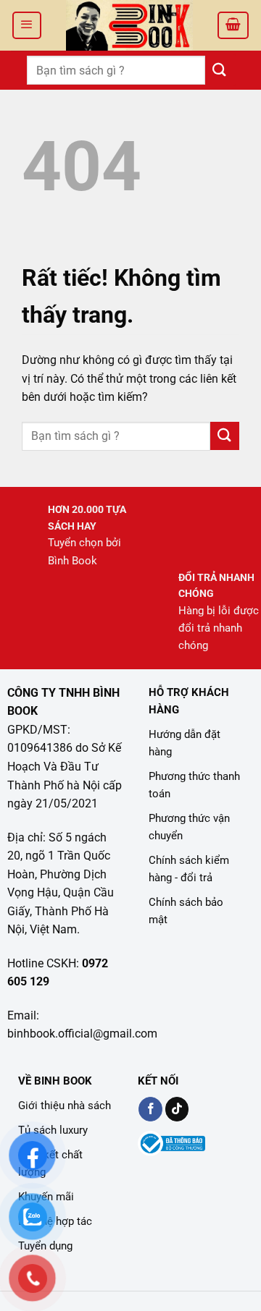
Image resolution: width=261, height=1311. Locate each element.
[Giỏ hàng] (233, 25)
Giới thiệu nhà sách (64, 1105)
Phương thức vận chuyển (189, 827)
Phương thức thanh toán (194, 785)
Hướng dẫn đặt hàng (184, 743)
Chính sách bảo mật (186, 911)
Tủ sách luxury (53, 1130)
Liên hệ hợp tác (55, 1221)
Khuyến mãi (46, 1196)
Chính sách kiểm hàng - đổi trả (189, 869)
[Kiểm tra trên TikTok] (177, 1109)
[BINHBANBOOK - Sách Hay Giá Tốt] (129, 25)
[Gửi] (219, 70)
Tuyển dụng (45, 1245)
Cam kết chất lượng (50, 1163)
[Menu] (26, 25)
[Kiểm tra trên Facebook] (150, 1109)
